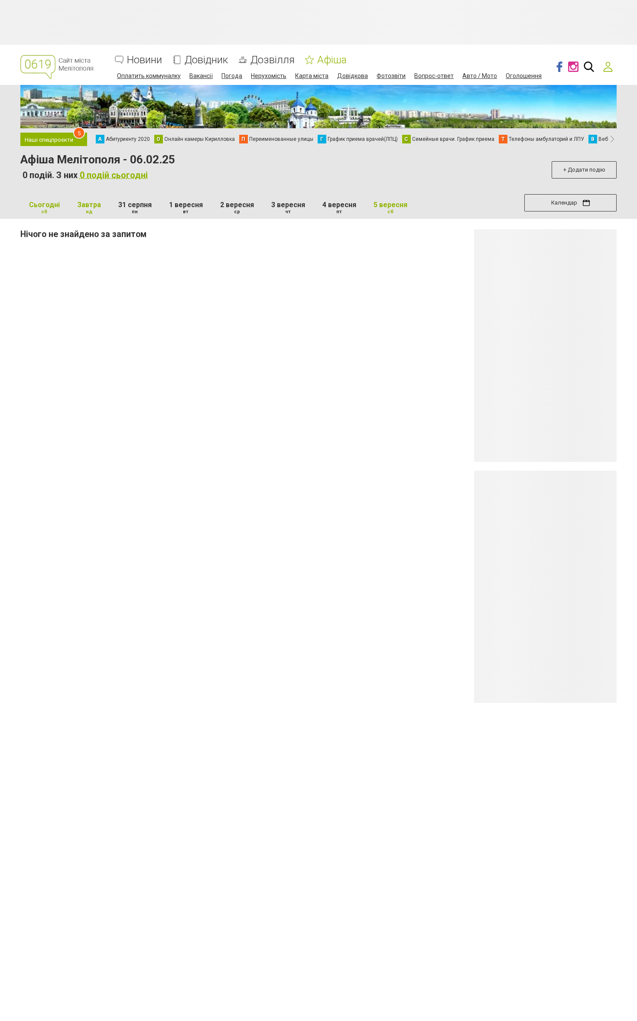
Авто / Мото (479, 75)
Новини (144, 60)
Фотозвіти (391, 75)
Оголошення (524, 75)
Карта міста (311, 75)
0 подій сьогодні (114, 175)
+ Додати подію (584, 169)
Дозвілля (272, 60)
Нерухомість (268, 75)
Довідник (206, 60)
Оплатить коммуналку (149, 75)
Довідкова (352, 75)
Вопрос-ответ (434, 75)
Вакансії (201, 75)
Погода (231, 75)
